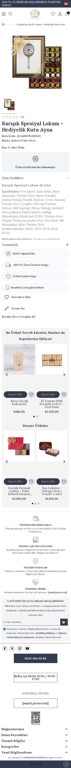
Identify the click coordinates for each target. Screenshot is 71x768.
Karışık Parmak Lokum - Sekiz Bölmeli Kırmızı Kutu (19, 491)
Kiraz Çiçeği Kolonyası (19, 402)
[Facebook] (4, 648)
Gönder (64, 622)
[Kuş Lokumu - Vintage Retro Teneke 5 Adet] (52, 454)
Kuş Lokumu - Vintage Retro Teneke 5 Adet (52, 491)
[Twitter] (12, 648)
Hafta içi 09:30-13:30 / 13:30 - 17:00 (35, 677)
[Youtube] (27, 648)
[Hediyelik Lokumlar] (13, 24)
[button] (34, 416)
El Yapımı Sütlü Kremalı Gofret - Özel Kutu (52, 404)
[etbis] (35, 718)
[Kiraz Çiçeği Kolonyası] (19, 367)
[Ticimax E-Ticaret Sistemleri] (35, 764)
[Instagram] (19, 648)
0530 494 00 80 (35, 658)
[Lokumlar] (10, 24)
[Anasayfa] (6, 24)
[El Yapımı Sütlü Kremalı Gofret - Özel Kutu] (52, 367)
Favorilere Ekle (31, 394)
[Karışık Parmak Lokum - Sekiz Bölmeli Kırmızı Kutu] (19, 454)
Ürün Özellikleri (12, 178)
